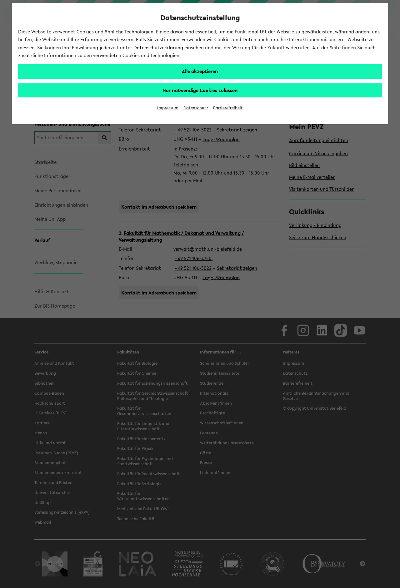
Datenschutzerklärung (158, 47)
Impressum (167, 108)
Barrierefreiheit (228, 108)
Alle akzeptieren (200, 71)
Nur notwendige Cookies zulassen (200, 90)
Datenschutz (195, 108)
